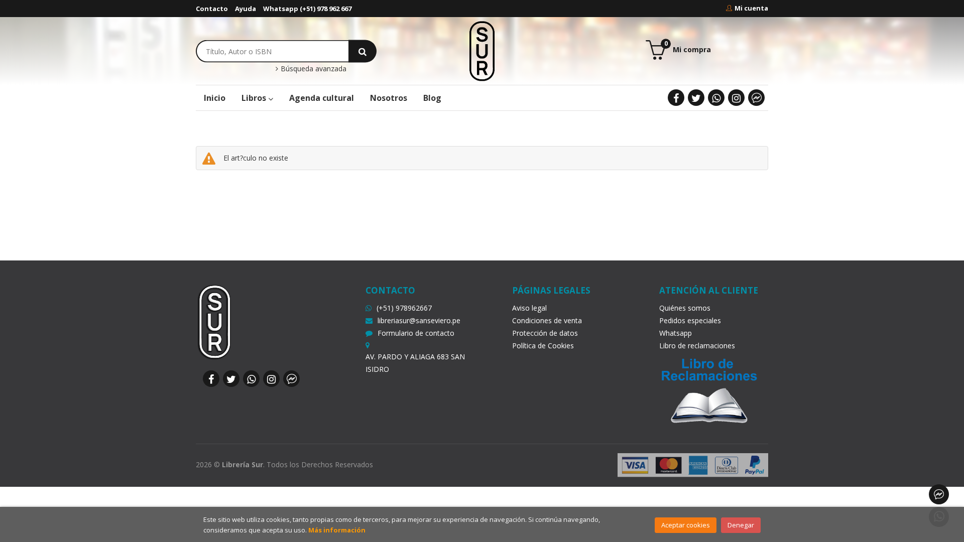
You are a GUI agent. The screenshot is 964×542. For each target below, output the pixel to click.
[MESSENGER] (756, 97)
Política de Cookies (543, 345)
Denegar (741, 524)
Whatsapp (675, 333)
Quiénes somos (684, 308)
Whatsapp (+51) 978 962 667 (307, 8)
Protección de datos (545, 333)
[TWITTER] (696, 97)
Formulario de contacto (416, 333)
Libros (255, 97)
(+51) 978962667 (404, 308)
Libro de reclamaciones (697, 345)
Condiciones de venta (547, 320)
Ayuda (245, 8)
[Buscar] (362, 51)
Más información (337, 529)
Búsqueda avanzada (312, 68)
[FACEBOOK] (676, 97)
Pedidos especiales (690, 320)
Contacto (212, 8)
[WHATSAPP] (716, 97)
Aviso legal (529, 308)
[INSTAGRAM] (736, 97)
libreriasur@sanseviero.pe (419, 320)
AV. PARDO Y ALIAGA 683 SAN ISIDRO (415, 363)
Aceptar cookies (685, 524)
